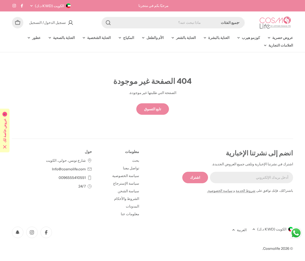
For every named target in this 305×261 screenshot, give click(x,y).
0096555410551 (72, 177)
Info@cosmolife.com (69, 169)
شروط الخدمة (245, 190)
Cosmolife (271, 248)
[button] (5, 130)
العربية (242, 230)
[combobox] (173, 22)
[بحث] (108, 23)
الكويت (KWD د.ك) (49, 6)
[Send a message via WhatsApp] (296, 233)
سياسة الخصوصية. (220, 190)
